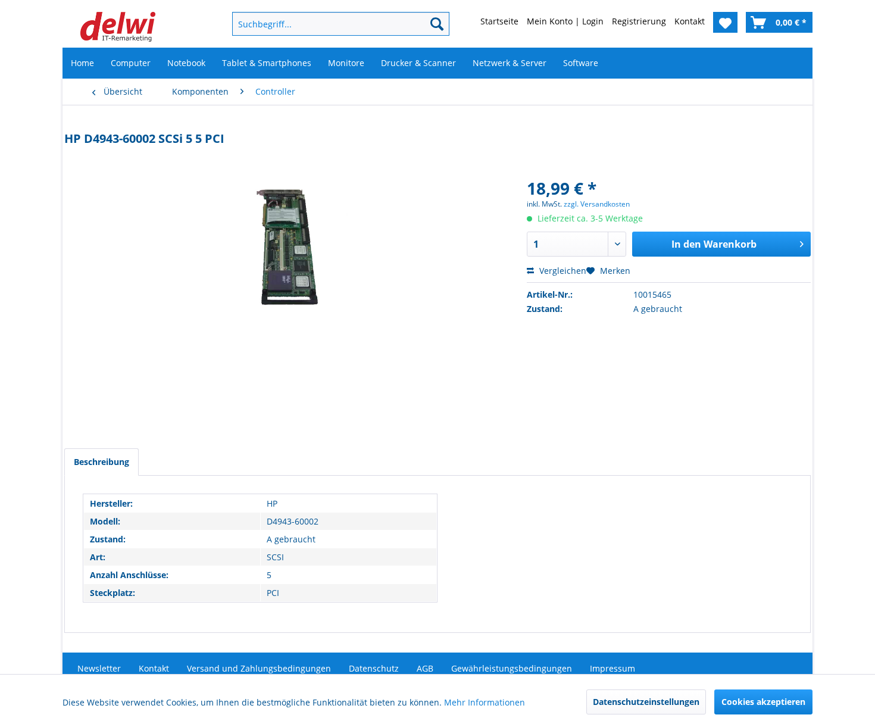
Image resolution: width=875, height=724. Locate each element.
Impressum (612, 668)
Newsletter (99, 668)
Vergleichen (561, 270)
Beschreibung (101, 461)
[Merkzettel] (725, 22)
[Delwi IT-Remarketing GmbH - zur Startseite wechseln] (117, 27)
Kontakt (154, 668)
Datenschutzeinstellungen (646, 701)
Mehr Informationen (484, 702)
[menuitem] (321, 24)
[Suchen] (436, 24)
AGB (425, 668)
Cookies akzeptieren (763, 701)
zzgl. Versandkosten (597, 204)
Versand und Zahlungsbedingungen (259, 668)
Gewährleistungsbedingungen (511, 668)
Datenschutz (374, 668)
